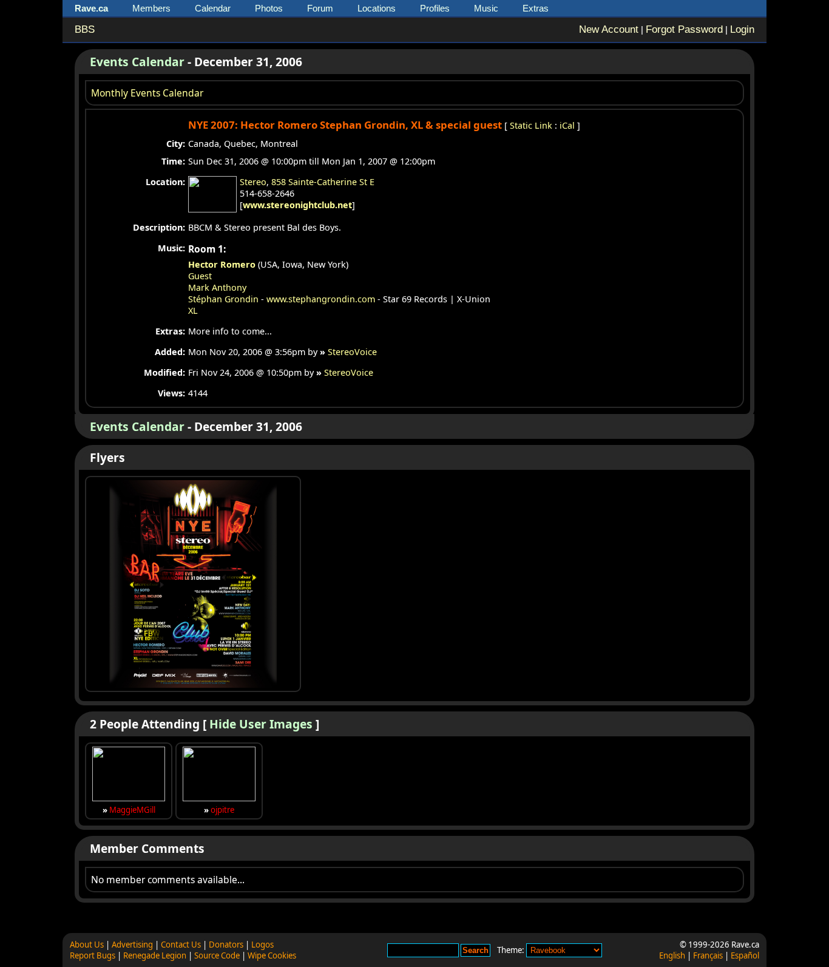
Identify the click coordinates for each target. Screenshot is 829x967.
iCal (567, 125)
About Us (87, 944)
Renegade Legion (154, 955)
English (672, 955)
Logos (262, 944)
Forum (320, 8)
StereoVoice (352, 352)
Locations (376, 8)
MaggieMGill (132, 809)
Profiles (435, 8)
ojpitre (222, 809)
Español (745, 955)
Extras (536, 8)
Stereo (253, 182)
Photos (269, 8)
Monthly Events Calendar (147, 93)
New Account (608, 29)
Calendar (213, 8)
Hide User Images (261, 724)
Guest (200, 276)
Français (708, 955)
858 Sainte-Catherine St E (322, 182)
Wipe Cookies (272, 955)
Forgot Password (684, 29)
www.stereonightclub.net (297, 205)
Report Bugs (92, 955)
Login (742, 29)
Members (151, 8)
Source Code (217, 955)
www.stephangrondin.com (320, 299)
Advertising (132, 944)
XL (193, 310)
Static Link (531, 125)
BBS (85, 29)
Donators (226, 944)
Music (486, 8)
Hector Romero (221, 264)
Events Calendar (137, 61)
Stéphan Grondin (223, 299)
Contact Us (181, 944)
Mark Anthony (217, 287)
